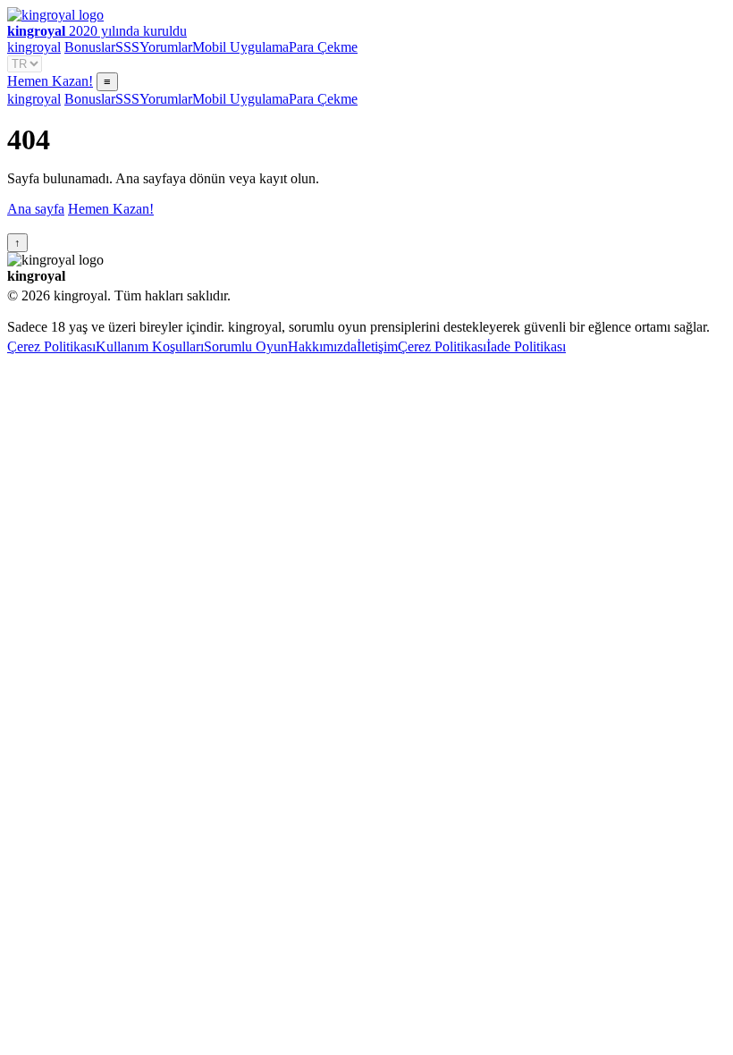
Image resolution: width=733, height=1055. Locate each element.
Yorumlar (165, 47)
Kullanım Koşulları (150, 346)
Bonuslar (89, 47)
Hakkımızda (322, 346)
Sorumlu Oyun (246, 346)
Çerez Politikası (51, 346)
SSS (127, 47)
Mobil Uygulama (240, 47)
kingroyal (34, 47)
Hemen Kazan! (50, 81)
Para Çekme (323, 47)
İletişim (377, 346)
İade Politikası (526, 346)
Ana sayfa (35, 208)
